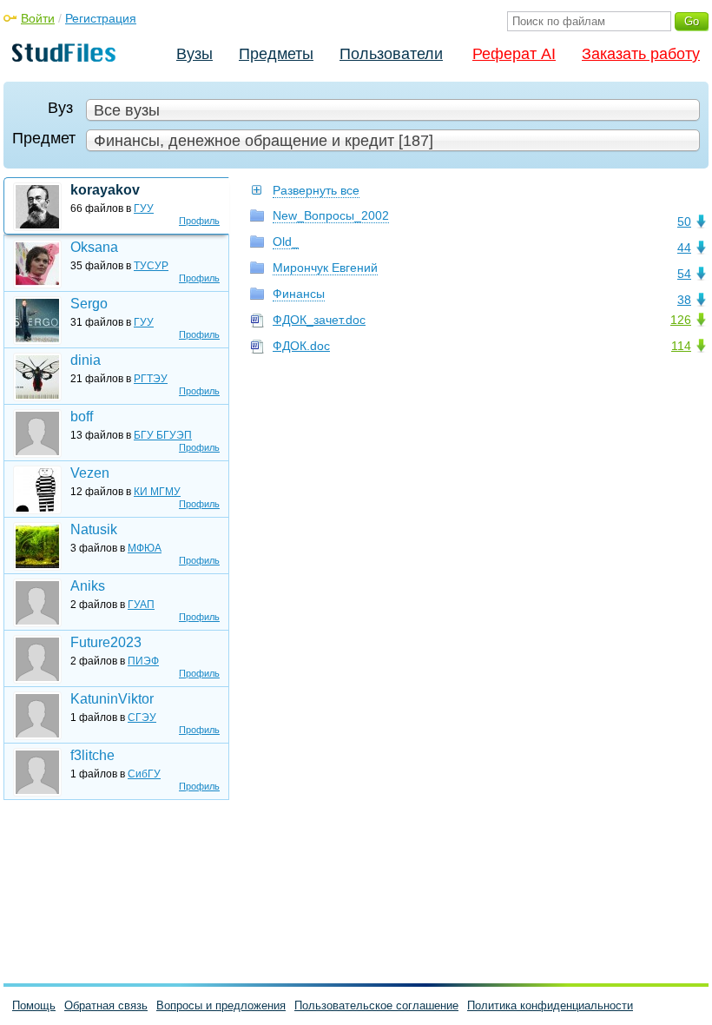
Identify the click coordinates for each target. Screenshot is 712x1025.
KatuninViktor (112, 698)
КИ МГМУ (157, 492)
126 (680, 320)
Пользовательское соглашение (376, 1005)
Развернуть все (316, 190)
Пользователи (391, 54)
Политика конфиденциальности (550, 1005)
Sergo (89, 303)
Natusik (93, 529)
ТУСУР (151, 266)
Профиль (199, 220)
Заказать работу (641, 54)
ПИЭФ (143, 661)
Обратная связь (106, 1005)
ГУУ (144, 208)
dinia (85, 360)
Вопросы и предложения (221, 1005)
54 (684, 274)
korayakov (105, 189)
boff (81, 416)
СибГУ (144, 774)
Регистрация (100, 18)
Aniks (87, 586)
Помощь (34, 1005)
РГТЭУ (151, 379)
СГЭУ (142, 717)
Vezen (89, 473)
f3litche (92, 755)
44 (684, 248)
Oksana (94, 247)
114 (681, 346)
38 (684, 300)
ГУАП (141, 604)
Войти (38, 18)
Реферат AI (514, 54)
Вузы (194, 54)
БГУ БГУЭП (163, 435)
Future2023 (106, 642)
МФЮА (145, 548)
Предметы (276, 54)
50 (684, 221)
